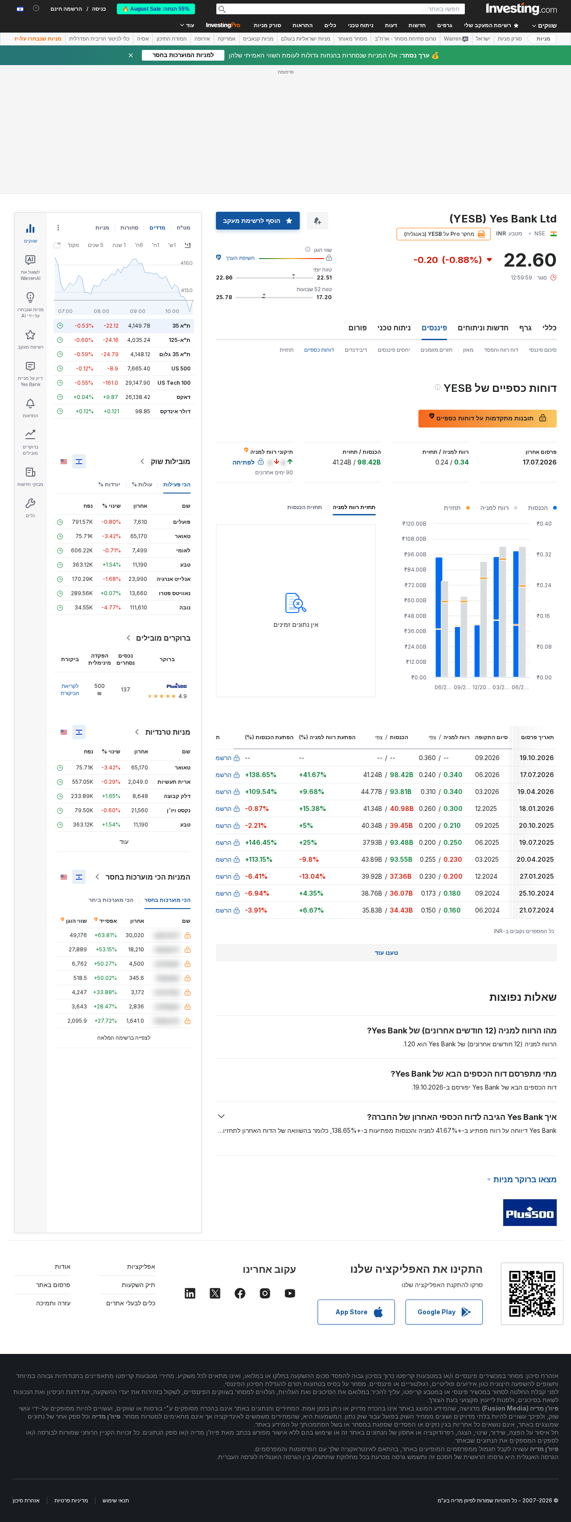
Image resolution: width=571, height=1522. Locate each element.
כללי (549, 327)
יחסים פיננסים (394, 349)
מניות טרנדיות (167, 732)
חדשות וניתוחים (483, 327)
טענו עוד (386, 952)
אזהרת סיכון (26, 1500)
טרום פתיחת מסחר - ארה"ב (405, 39)
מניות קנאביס (258, 39)
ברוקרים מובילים (163, 637)
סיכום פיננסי (543, 349)
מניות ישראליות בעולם (305, 39)
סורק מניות (267, 25)
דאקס (183, 397)
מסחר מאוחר (352, 39)
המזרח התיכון (172, 39)
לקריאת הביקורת (70, 689)
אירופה (202, 39)
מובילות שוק (170, 461)
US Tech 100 (173, 382)
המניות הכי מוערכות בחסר (148, 876)
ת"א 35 (181, 325)
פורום (357, 327)
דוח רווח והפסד (501, 349)
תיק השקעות (138, 1284)
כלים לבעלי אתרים (130, 1303)
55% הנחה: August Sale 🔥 (156, 9)
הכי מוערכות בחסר (167, 900)
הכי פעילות (176, 484)
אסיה (143, 39)
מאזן (468, 349)
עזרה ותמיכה (53, 1303)
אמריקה (227, 39)
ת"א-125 (179, 340)
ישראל (483, 39)
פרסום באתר (53, 1284)
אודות (62, 1266)
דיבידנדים (356, 349)
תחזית (287, 349)
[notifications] (36, 8)
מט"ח (183, 227)
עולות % (142, 484)
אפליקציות (141, 1266)
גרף (525, 327)
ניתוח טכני (394, 327)
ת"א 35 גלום (174, 354)
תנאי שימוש (116, 1500)
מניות (543, 39)
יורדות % (109, 484)
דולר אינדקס (175, 411)
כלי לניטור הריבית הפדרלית (99, 39)
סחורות (129, 227)
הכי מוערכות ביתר (111, 900)
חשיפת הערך (240, 258)
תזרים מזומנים (436, 349)
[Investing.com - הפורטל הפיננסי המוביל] (521, 9)
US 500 (180, 368)
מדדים (157, 227)
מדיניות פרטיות (71, 1500)
